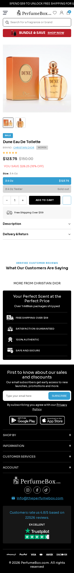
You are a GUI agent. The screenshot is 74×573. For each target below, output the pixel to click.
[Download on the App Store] (52, 420)
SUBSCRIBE (59, 395)
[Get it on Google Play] (23, 420)
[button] (10, 153)
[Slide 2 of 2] (20, 122)
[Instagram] (27, 490)
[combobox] (37, 22)
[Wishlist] (55, 12)
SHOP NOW (56, 32)
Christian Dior (23, 147)
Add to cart (45, 200)
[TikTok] (46, 490)
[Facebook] (37, 490)
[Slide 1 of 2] (8, 122)
